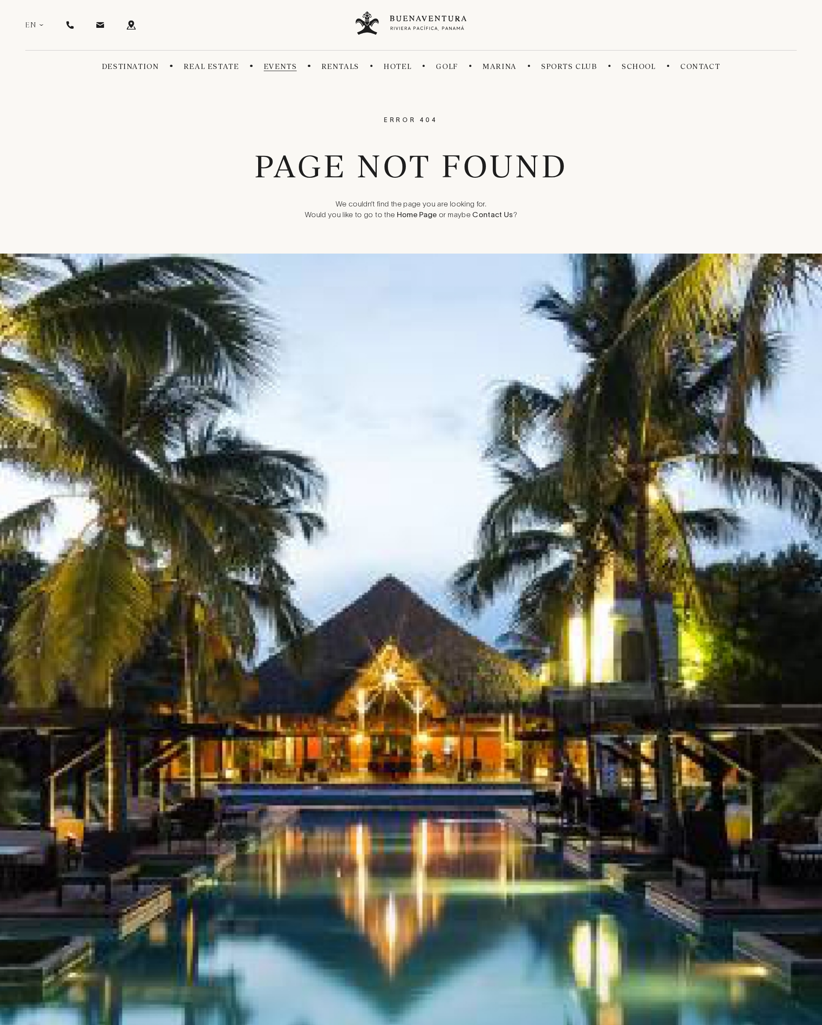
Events (280, 66)
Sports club (569, 66)
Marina (499, 66)
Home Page (417, 215)
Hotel (397, 66)
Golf (447, 66)
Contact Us (492, 215)
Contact (700, 66)
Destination (130, 66)
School (639, 66)
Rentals (340, 66)
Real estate (211, 66)
